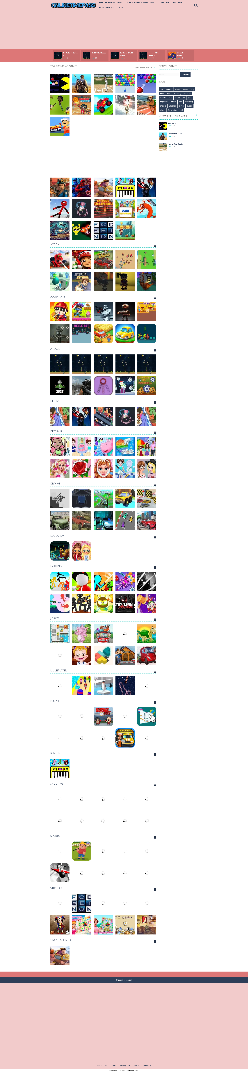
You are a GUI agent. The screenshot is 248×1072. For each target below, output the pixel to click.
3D (161, 89)
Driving (55, 483)
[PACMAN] (163, 126)
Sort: (137, 67)
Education (57, 535)
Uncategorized (60, 940)
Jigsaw (54, 618)
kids (180, 101)
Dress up (187, 93)
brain (162, 93)
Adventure (57, 296)
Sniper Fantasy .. (175, 133)
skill (181, 110)
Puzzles (55, 701)
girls (189, 97)
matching (189, 101)
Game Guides (102, 1065)
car (168, 93)
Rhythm (55, 753)
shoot (162, 110)
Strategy (56, 888)
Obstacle (172, 106)
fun (170, 97)
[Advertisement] (124, 30)
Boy (192, 89)
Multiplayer (58, 670)
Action (54, 244)
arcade (177, 89)
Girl (184, 97)
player (181, 106)
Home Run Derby (175, 144)
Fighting (56, 566)
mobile (163, 106)
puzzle (189, 106)
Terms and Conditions (170, 2)
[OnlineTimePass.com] (73, 5)
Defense (55, 401)
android (169, 89)
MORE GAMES (155, 246)
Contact (114, 1065)
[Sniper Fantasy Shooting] (163, 136)
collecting (177, 93)
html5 (173, 101)
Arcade (55, 348)
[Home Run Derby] (163, 146)
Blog (121, 7)
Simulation (172, 110)
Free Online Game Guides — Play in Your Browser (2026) (126, 2)
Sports (55, 836)
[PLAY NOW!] (58, 55)
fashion (163, 97)
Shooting (56, 783)
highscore (164, 101)
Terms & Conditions (142, 1065)
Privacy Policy (106, 7)
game (177, 97)
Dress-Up (56, 431)
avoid (185, 89)
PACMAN (172, 123)
